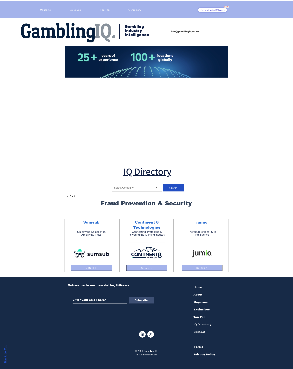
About (197, 294)
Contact (199, 331)
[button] (173, 187)
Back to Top (5, 354)
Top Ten (199, 317)
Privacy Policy (204, 354)
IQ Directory (202, 324)
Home (197, 287)
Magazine (200, 302)
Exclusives (201, 309)
